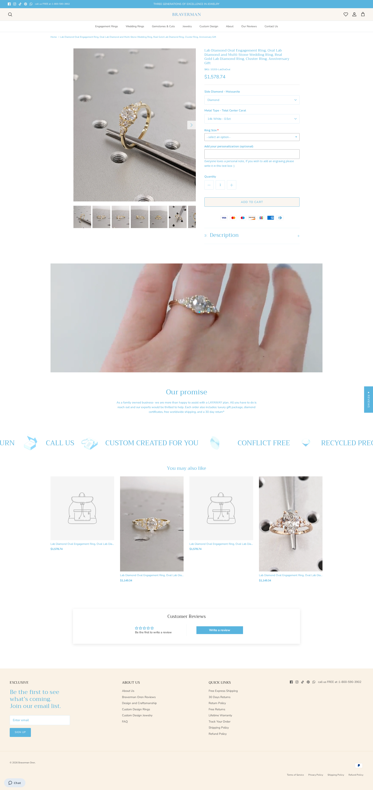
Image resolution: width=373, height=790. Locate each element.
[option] (134, 125)
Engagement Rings (106, 26)
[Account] (353, 14)
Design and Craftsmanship (139, 703)
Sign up (20, 732)
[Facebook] (9, 4)
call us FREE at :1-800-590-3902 (52, 4)
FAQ (125, 722)
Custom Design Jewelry (137, 715)
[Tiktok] (20, 4)
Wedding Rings (135, 26)
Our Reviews (249, 26)
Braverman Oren (26, 762)
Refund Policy (218, 734)
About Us (128, 691)
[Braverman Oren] (187, 14)
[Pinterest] (25, 4)
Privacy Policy (315, 774)
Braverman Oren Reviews (139, 697)
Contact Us (271, 26)
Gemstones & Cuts (163, 26)
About (230, 26)
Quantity (210, 176)
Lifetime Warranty (220, 715)
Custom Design (209, 26)
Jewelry (187, 26)
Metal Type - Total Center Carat (225, 110)
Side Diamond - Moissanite (222, 92)
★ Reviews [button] (368, 399)
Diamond (213, 100)
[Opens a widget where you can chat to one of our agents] (14, 783)
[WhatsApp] (31, 4)
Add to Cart (252, 202)
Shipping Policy (219, 728)
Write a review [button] (219, 630)
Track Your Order (219, 722)
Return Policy (217, 703)
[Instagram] (14, 4)
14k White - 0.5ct (219, 119)
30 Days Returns (219, 697)
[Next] (191, 125)
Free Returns (217, 709)
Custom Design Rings (136, 709)
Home (54, 36)
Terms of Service (295, 774)
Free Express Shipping (223, 691)
